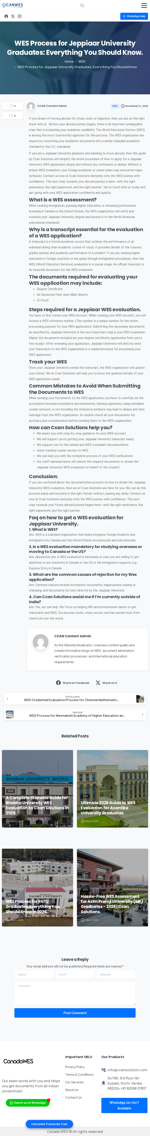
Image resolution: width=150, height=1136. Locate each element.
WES (81, 61)
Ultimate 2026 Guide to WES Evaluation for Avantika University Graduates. (108, 808)
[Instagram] (19, 16)
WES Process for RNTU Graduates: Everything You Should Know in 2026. (33, 906)
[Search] (82, 5)
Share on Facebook (76, 683)
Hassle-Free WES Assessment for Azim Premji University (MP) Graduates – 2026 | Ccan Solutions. (112, 904)
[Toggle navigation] (144, 5)
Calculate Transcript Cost (49, 1124)
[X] (13, 16)
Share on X (109, 683)
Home (69, 61)
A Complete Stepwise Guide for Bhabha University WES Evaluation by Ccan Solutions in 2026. (37, 805)
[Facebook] (6, 16)
